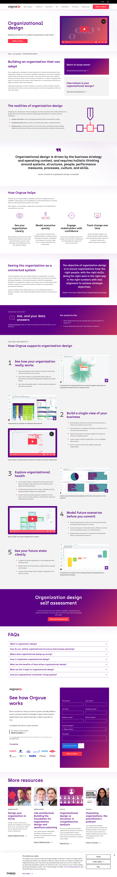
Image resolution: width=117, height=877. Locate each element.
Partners (75, 7)
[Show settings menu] (102, 42)
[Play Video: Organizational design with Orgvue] (84, 29)
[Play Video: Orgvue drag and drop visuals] (32, 519)
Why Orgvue (28, 7)
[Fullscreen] (105, 42)
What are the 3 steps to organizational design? (32, 669)
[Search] (108, 2)
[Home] (32, 689)
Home (10, 54)
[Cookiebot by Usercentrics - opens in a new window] (11, 873)
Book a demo (101, 7)
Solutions (49, 7)
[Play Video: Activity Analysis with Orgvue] (32, 441)
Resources (85, 7)
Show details (26, 873)
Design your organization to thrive (17, 816)
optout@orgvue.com (14, 738)
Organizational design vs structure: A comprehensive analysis (69, 819)
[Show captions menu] (96, 42)
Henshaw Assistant (14, 324)
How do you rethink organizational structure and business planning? (42, 649)
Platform (39, 7)
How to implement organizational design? (30, 659)
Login (102, 1)
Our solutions (17, 54)
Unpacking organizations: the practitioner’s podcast (96, 817)
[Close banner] (114, 855)
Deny (98, 866)
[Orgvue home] (14, 7)
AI (56, 7)
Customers (65, 7)
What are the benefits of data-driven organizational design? (38, 664)
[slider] (81, 42)
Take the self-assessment (75, 92)
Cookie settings (97, 861)
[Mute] (99, 42)
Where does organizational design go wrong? (31, 654)
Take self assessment (58, 619)
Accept (98, 856)
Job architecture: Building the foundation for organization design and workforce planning (45, 820)
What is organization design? (23, 644)
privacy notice (16, 737)
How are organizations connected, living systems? (33, 675)
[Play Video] (63, 42)
